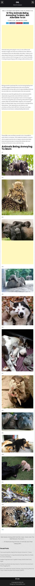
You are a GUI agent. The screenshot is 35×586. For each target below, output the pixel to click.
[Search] (32, 2)
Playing (25, 20)
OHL (17, 2)
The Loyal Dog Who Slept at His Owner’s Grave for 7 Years (16, 552)
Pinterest (20, 23)
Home (3, 10)
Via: (3, 529)
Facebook (13, 23)
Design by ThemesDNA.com (17, 584)
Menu (18, 579)
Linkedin (26, 23)
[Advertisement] (17, 37)
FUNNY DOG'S (20, 20)
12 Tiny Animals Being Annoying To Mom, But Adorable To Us (17, 15)
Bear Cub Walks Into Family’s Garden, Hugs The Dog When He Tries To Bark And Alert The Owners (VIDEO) (17, 569)
